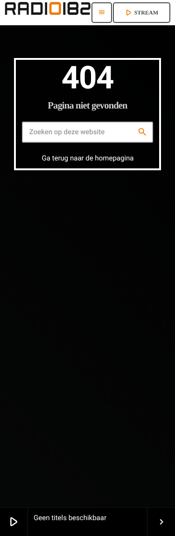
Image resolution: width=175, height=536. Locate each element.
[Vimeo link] (48, 12)
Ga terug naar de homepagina (87, 158)
